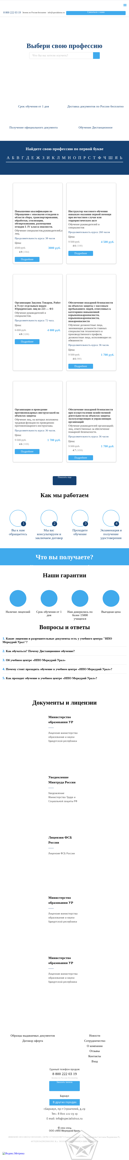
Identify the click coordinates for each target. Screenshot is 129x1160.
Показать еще (64, 477)
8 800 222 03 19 (12, 12)
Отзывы (95, 1051)
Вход (95, 1061)
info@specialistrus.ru (56, 13)
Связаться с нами (96, 12)
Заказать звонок (64, 1082)
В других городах (64, 1102)
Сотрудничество (94, 1040)
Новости (94, 1035)
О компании (95, 1046)
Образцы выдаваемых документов (33, 1035)
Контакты (94, 1056)
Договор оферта (32, 1040)
